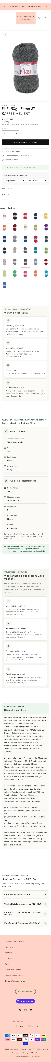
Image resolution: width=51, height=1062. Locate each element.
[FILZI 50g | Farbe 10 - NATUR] (25, 228)
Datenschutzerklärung (14, 975)
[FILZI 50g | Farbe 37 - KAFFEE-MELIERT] (25, 262)
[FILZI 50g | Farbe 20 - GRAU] (14, 239)
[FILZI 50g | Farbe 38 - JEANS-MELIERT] (35, 262)
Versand (14, 124)
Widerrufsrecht (42, 1049)
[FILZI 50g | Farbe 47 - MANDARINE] (35, 274)
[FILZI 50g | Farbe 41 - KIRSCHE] (46, 262)
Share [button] (6, 195)
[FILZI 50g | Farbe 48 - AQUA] (46, 274)
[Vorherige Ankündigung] (4, 6)
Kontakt (8, 953)
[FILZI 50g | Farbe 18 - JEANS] (4, 239)
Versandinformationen (14, 941)
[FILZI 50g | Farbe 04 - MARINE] (35, 216)
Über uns (9, 947)
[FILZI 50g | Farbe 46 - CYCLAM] (25, 274)
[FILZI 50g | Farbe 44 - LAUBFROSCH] (14, 274)
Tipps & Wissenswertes (15, 981)
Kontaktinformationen (21, 1057)
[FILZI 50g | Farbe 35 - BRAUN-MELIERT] (14, 262)
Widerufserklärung (13, 970)
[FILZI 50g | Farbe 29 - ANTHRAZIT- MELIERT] (4, 251)
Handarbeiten (14, 1049)
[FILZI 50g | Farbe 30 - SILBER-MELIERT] (14, 251)
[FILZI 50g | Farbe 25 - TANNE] (46, 239)
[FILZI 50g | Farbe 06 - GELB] (46, 216)
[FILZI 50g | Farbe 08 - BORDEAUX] (14, 228)
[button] (5, 18)
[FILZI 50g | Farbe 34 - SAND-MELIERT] (4, 262)
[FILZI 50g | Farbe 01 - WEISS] (4, 216)
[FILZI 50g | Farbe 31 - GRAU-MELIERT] (25, 251)
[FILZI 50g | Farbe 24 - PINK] (35, 239)
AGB (7, 964)
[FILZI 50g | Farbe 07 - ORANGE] (4, 228)
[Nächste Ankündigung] (46, 6)
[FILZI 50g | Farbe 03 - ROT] (25, 216)
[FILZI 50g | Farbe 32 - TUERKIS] (35, 251)
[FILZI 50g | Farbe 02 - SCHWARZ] (14, 216)
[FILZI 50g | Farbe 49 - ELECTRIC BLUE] (4, 285)
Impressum (9, 958)
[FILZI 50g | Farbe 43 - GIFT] (4, 274)
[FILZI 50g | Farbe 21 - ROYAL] (25, 239)
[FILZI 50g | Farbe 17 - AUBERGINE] (46, 228)
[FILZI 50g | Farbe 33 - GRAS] (46, 251)
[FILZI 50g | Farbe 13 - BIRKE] (35, 228)
